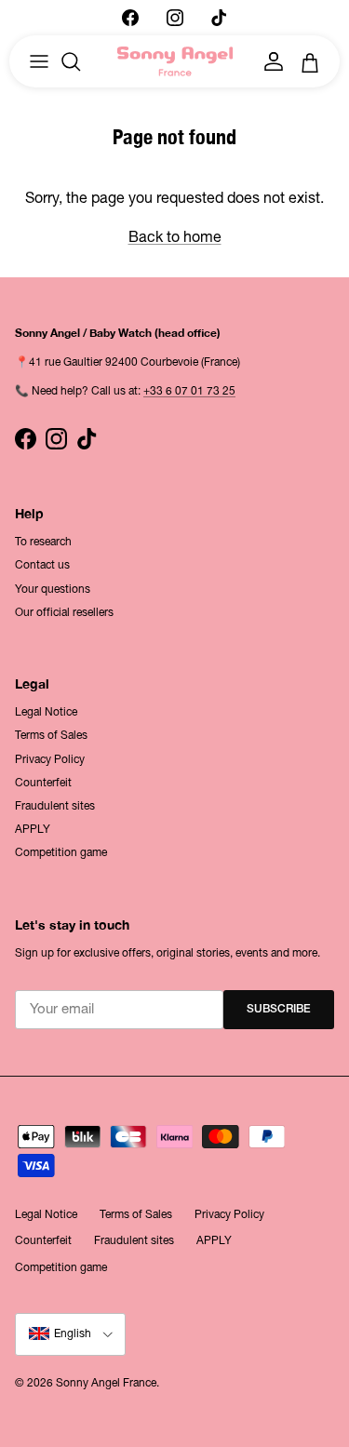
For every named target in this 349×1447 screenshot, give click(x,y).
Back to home (174, 236)
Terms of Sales (51, 735)
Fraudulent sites (55, 805)
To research (43, 541)
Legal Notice (46, 711)
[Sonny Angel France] (174, 62)
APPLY (32, 829)
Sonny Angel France (106, 1382)
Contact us (42, 564)
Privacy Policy (50, 759)
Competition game (61, 852)
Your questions (52, 589)
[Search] (80, 61)
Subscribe (279, 1009)
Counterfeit (43, 782)
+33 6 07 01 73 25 (189, 390)
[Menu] (39, 61)
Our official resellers (64, 612)
